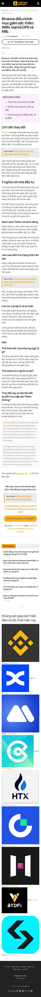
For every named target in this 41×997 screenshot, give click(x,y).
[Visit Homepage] (20, 3)
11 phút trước (7, 557)
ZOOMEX (8, 506)
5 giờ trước (7, 600)
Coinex (14, 509)
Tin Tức (6, 967)
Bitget (22, 509)
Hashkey (31, 509)
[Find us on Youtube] (23, 991)
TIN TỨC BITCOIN (18, 526)
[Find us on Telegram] (20, 991)
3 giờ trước (7, 583)
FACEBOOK (32, 526)
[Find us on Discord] (31, 991)
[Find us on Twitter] (11, 991)
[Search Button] (38, 3)
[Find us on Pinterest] (17, 991)
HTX (7, 509)
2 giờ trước (7, 574)
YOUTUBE (12, 529)
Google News (19, 976)
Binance (5, 132)
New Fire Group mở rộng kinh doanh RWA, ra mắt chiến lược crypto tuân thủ (21, 561)
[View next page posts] (22, 606)
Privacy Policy (20, 978)
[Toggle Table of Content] (3, 53)
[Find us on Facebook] (8, 991)
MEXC (34, 506)
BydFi (20, 512)
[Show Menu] (3, 3)
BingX (17, 506)
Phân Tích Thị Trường (18, 967)
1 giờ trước (7, 565)
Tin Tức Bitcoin (12, 36)
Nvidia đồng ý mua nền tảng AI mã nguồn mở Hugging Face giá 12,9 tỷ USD (21, 553)
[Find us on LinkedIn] (14, 991)
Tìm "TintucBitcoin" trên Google (21, 42)
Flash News (17, 969)
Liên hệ (25, 969)
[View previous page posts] (18, 606)
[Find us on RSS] (25, 991)
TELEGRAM (21, 529)
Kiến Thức (31, 967)
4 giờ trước (7, 592)
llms (25, 976)
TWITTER (29, 529)
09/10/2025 (26, 36)
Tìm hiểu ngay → (14, 663)
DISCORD (20, 532)
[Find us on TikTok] (28, 991)
